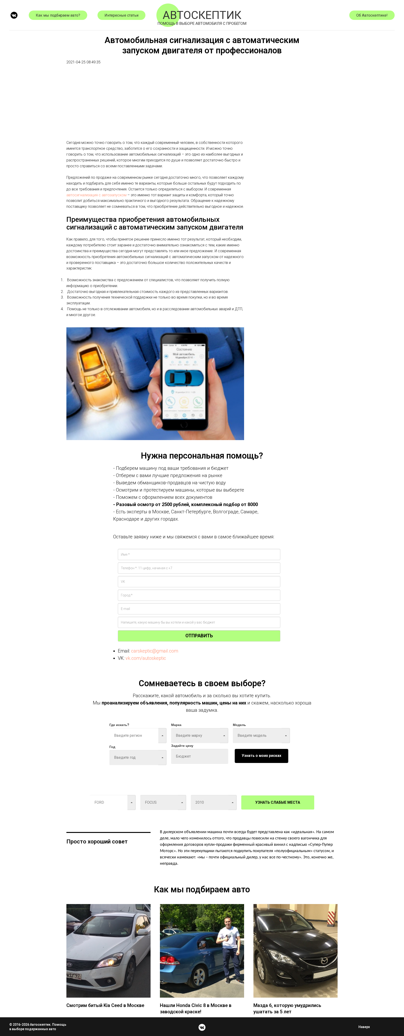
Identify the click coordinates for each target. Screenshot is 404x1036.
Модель (239, 724)
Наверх (364, 1027)
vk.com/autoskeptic (146, 658)
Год (112, 746)
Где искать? (119, 724)
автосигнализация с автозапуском (96, 195)
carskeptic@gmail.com (154, 651)
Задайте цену (182, 745)
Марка (176, 724)
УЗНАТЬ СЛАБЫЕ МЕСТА (277, 802)
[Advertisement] (155, 107)
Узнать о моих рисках (261, 755)
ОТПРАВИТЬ (199, 635)
